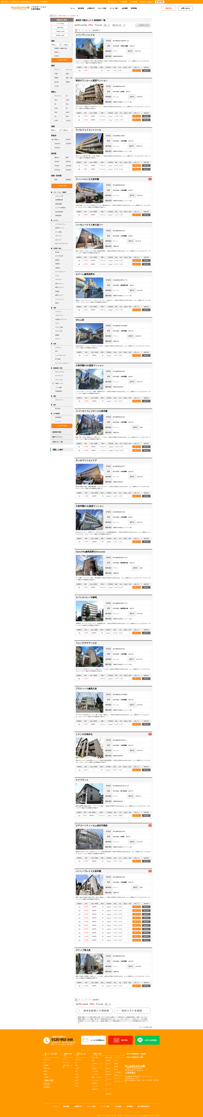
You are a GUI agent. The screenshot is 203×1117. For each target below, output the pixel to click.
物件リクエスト (57, 437)
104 (79, 921)
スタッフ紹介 (102, 8)
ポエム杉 (80, 320)
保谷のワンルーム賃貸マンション (91, 80)
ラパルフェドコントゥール (88, 130)
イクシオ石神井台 (84, 734)
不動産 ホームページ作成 (103, 1115)
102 (79, 450)
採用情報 (134, 8)
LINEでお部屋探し (151, 1040)
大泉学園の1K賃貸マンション (90, 365)
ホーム (72, 8)
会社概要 (125, 8)
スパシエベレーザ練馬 (86, 597)
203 (79, 215)
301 (79, 986)
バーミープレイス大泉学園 (88, 871)
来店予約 (124, 1040)
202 (79, 70)
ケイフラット (82, 780)
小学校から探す (60, 31)
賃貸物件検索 (56, 432)
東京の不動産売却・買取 (135, 1057)
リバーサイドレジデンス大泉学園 (91, 411)
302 (79, 120)
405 (79, 169)
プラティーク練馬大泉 (86, 688)
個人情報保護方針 (144, 1106)
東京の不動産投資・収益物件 (136, 1054)
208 (79, 264)
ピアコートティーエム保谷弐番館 (91, 825)
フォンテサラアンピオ (86, 643)
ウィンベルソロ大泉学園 (87, 179)
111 (79, 165)
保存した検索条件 (147, 2)
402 (79, 310)
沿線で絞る (60, 27)
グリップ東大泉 (83, 950)
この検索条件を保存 (143, 25)
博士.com (113, 1115)
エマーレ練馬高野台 (85, 274)
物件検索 (81, 8)
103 (79, 910)
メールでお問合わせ (97, 1040)
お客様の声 (91, 8)
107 (79, 446)
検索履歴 (134, 2)
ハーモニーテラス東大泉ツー (89, 225)
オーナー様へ (114, 8)
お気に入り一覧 (57, 442)
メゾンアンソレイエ (85, 35)
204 (79, 861)
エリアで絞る (60, 23)
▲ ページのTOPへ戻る (145, 1027)
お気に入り (137, 70)
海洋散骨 (120, 1115)
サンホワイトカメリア (86, 460)
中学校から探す (60, 35)
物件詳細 (146, 70)
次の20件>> (96, 30)
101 (79, 587)
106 (79, 260)
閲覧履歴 (124, 2)
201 (79, 401)
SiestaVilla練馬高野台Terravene (90, 552)
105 (79, 815)
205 (79, 355)
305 (79, 541)
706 (79, 633)
